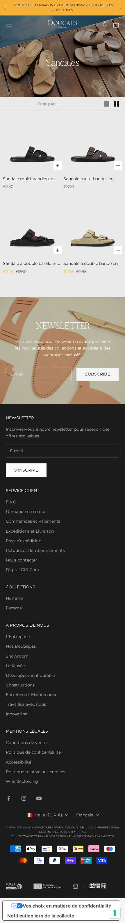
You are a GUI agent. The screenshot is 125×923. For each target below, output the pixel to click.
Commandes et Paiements (33, 521)
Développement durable (30, 675)
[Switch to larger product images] (106, 104)
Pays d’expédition (23, 540)
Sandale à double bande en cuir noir (30, 264)
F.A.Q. (11, 502)
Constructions (20, 685)
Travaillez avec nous (26, 704)
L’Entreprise (18, 636)
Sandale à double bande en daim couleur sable (90, 264)
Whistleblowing (22, 781)
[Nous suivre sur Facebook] (9, 798)
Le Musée (15, 665)
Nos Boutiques (21, 646)
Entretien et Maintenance (31, 694)
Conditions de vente (26, 742)
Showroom (17, 656)
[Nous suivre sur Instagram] (24, 798)
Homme (14, 598)
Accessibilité (18, 762)
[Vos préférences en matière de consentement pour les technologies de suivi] (114, 912)
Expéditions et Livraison (30, 531)
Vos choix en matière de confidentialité (67, 906)
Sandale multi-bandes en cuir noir (28, 179)
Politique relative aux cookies (35, 771)
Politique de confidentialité (33, 752)
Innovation (17, 714)
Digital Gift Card (22, 569)
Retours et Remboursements (35, 550)
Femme (14, 608)
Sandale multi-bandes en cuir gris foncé (88, 179)
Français (84, 815)
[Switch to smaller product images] (116, 104)
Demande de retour (26, 511)
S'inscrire (26, 470)
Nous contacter (21, 560)
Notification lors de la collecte (40, 916)
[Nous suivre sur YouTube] (39, 798)
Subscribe (97, 374)
